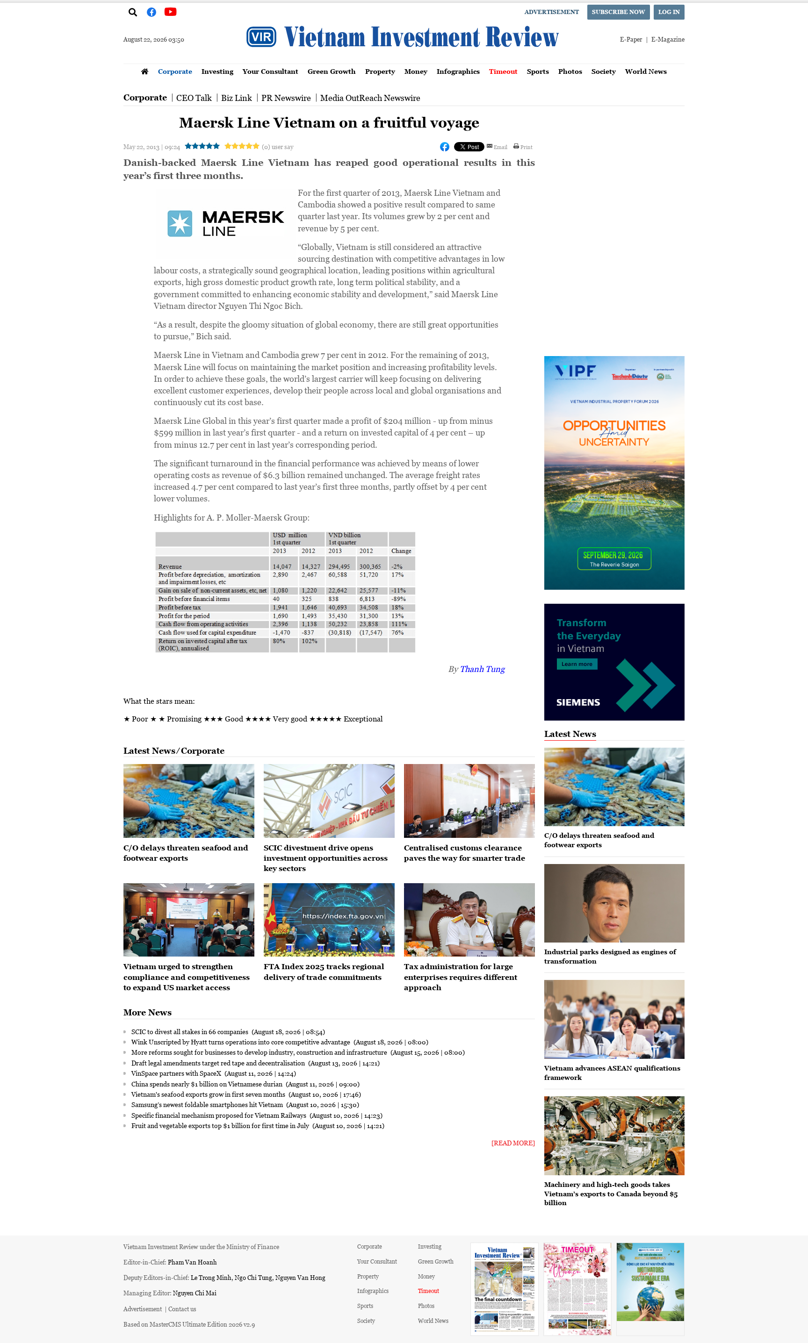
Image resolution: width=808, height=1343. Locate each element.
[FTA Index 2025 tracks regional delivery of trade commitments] (329, 920)
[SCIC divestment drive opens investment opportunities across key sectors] (329, 801)
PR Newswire (286, 97)
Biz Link (236, 97)
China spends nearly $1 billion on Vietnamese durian (207, 1083)
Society (604, 71)
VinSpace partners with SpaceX (177, 1073)
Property (380, 71)
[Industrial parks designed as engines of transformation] (614, 903)
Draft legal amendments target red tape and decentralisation (218, 1062)
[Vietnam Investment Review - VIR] (404, 61)
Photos (570, 71)
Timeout (503, 71)
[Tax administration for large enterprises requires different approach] (469, 920)
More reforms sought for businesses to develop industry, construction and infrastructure (260, 1052)
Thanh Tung (482, 668)
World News (646, 71)
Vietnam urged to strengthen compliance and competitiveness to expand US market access (186, 977)
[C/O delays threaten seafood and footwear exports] (188, 801)
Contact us (182, 1308)
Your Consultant (270, 71)
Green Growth (332, 71)
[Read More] (513, 1142)
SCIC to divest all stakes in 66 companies (190, 1031)
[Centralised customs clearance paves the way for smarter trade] (469, 801)
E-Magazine (668, 39)
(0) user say (277, 146)
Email (500, 146)
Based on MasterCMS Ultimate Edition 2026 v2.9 (189, 1324)
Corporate (175, 71)
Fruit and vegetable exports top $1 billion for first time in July (220, 1125)
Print (526, 146)
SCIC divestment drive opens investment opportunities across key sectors (326, 858)
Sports (538, 71)
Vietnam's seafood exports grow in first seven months (209, 1094)
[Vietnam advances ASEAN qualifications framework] (614, 1019)
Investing (217, 71)
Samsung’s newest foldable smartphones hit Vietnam (207, 1104)
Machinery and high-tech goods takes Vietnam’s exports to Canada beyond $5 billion (611, 1193)
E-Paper (631, 39)
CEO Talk (194, 97)
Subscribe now (618, 11)
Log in (669, 11)
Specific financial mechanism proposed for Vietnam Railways (219, 1115)
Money (415, 71)
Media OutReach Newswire (370, 97)
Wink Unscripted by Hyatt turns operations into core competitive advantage (241, 1041)
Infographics (458, 71)
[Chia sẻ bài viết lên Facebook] (444, 146)
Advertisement (552, 11)
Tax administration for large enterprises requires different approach (460, 977)
